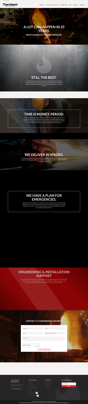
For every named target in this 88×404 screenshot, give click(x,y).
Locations (31, 382)
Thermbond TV (48, 387)
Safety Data (47, 385)
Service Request (32, 385)
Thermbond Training (33, 387)
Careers (30, 389)
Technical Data (48, 382)
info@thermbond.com (17, 388)
